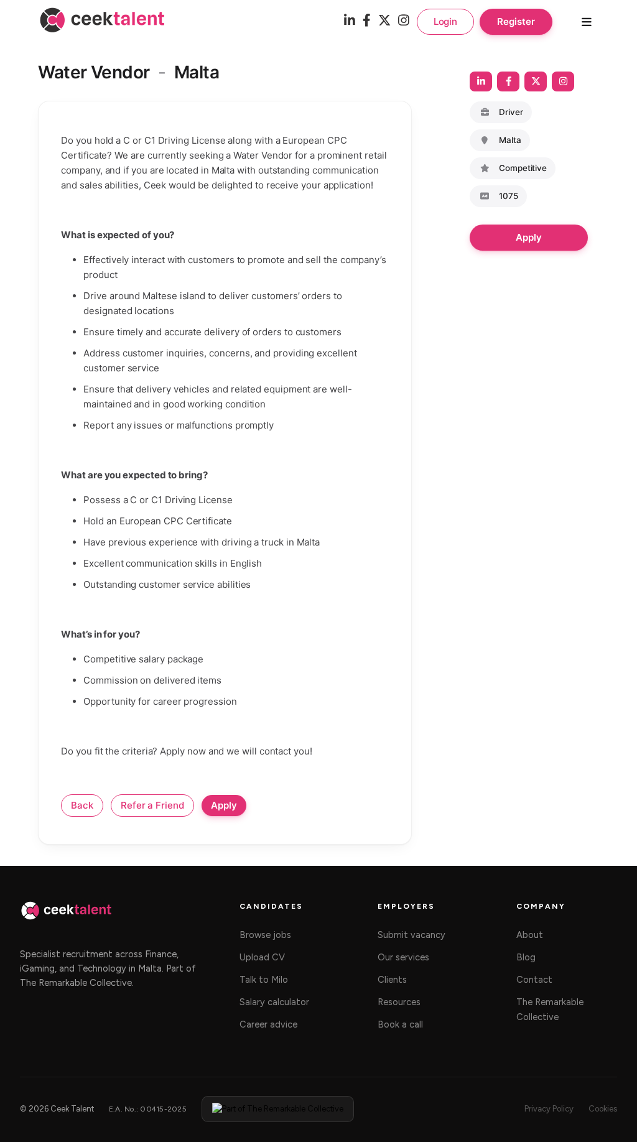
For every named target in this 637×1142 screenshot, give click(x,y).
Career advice (268, 1024)
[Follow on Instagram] (563, 81)
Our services (403, 957)
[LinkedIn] (350, 21)
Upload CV (262, 957)
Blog (526, 957)
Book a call (400, 1024)
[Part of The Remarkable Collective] (278, 1109)
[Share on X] (535, 81)
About (529, 934)
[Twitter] (384, 21)
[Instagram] (404, 21)
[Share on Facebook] (508, 81)
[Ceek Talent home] (66, 917)
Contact (534, 979)
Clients (392, 979)
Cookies (602, 1108)
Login (446, 21)
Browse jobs (265, 934)
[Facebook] (366, 21)
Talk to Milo (263, 979)
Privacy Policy (549, 1108)
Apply (529, 237)
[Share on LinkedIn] (481, 81)
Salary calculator (274, 1002)
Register (515, 21)
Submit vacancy (411, 934)
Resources (399, 1002)
